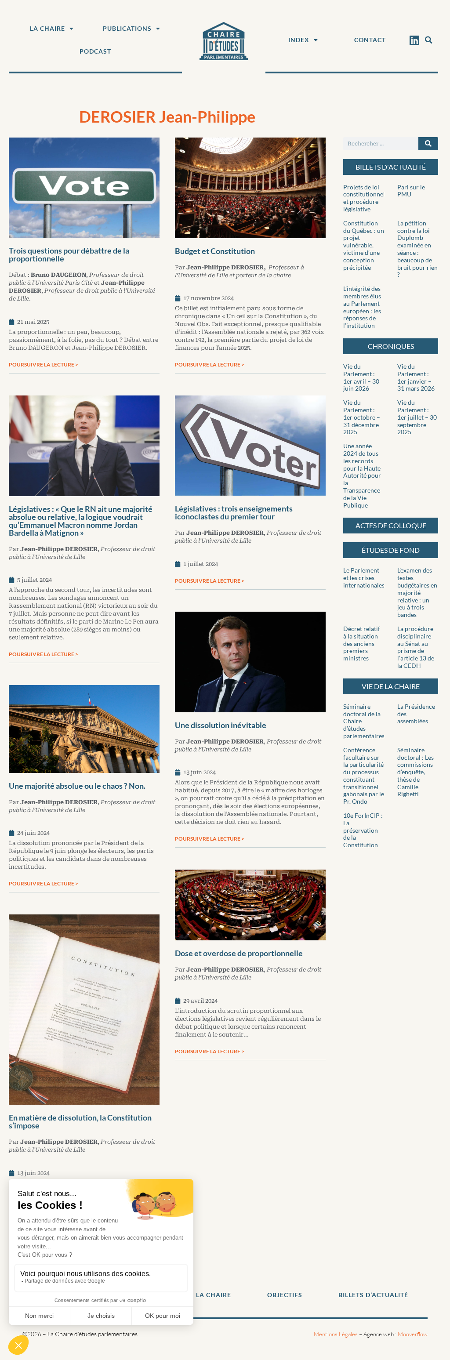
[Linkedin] (414, 40)
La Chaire (47, 28)
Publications (127, 28)
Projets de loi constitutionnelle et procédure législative (366, 198)
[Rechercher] (428, 143)
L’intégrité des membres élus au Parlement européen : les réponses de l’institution (362, 307)
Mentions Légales (336, 1334)
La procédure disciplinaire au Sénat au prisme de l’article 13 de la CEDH (415, 647)
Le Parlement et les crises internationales (364, 577)
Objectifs (284, 1294)
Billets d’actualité (373, 1294)
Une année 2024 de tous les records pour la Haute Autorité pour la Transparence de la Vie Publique (362, 475)
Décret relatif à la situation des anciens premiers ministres (361, 643)
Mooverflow (413, 1334)
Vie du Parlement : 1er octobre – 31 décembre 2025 (361, 417)
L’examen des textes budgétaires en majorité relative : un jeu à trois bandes (417, 592)
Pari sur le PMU (411, 190)
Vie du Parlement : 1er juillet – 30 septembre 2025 (417, 417)
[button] (428, 40)
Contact (370, 40)
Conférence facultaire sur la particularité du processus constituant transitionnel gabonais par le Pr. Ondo (363, 775)
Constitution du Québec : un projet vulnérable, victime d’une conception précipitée (363, 245)
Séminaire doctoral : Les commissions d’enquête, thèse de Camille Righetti (415, 772)
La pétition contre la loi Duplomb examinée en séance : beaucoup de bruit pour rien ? (417, 249)
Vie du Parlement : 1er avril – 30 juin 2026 (361, 377)
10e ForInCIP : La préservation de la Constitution (363, 830)
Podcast (95, 51)
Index (298, 40)
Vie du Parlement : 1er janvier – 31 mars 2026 (416, 377)
